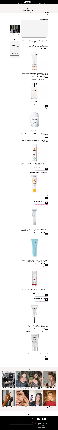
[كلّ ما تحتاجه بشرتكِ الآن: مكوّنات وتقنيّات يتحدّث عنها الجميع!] (35, 379)
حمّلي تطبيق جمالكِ (41, 425)
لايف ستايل (25, 3)
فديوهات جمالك (22, 418)
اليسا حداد (45, 14)
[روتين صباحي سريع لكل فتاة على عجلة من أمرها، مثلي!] (35, 398)
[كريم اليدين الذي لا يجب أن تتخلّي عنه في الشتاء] (8, 398)
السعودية (35, 3)
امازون (23, 361)
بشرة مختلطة (37, 361)
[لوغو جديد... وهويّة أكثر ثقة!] (34, 28)
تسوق (26, 361)
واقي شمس (29, 361)
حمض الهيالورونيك (33, 229)
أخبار (30, 3)
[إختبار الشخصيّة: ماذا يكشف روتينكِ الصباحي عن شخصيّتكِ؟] (15, 29)
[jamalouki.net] (29, 2)
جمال (40, 3)
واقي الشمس (33, 361)
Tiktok (39, 424)
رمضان (14, 3)
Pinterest (39, 423)
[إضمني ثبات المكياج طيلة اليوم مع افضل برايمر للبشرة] (22, 398)
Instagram (36, 423)
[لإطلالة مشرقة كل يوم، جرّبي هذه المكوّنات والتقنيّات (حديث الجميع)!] (22, 379)
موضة (44, 3)
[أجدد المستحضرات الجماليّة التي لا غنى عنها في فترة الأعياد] (8, 379)
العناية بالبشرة (44, 361)
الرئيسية (31, 12)
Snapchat (46, 423)
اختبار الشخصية (20, 3)
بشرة (27, 12)
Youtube (36, 424)
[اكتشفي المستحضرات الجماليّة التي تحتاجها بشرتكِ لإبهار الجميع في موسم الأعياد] (49, 398)
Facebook (43, 423)
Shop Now (46, 77)
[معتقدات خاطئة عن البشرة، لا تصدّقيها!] (49, 379)
